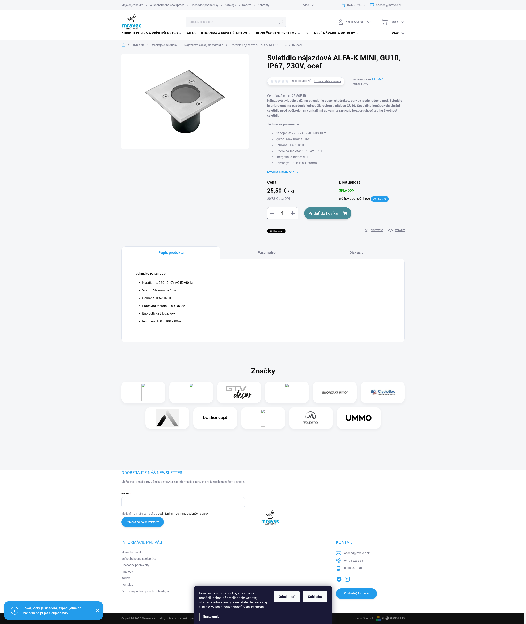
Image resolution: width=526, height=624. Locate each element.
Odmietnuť (286, 597)
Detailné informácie (280, 172)
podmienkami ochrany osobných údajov (183, 513)
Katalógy (230, 5)
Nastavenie (211, 617)
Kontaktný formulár (356, 593)
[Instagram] (347, 578)
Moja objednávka (132, 5)
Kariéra (246, 5)
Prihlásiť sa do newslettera (142, 522)
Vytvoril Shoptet (363, 618)
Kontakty (263, 5)
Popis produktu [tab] (171, 252)
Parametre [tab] (266, 252)
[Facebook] (339, 578)
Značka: (360, 84)
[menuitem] (152, 33)
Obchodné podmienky (204, 5)
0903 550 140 (353, 568)
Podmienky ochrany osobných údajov (145, 591)
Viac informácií (254, 607)
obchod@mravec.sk (357, 553)
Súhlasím (315, 597)
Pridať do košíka (323, 213)
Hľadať (281, 21)
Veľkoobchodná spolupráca (167, 5)
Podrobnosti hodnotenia (327, 81)
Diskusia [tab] (356, 252)
